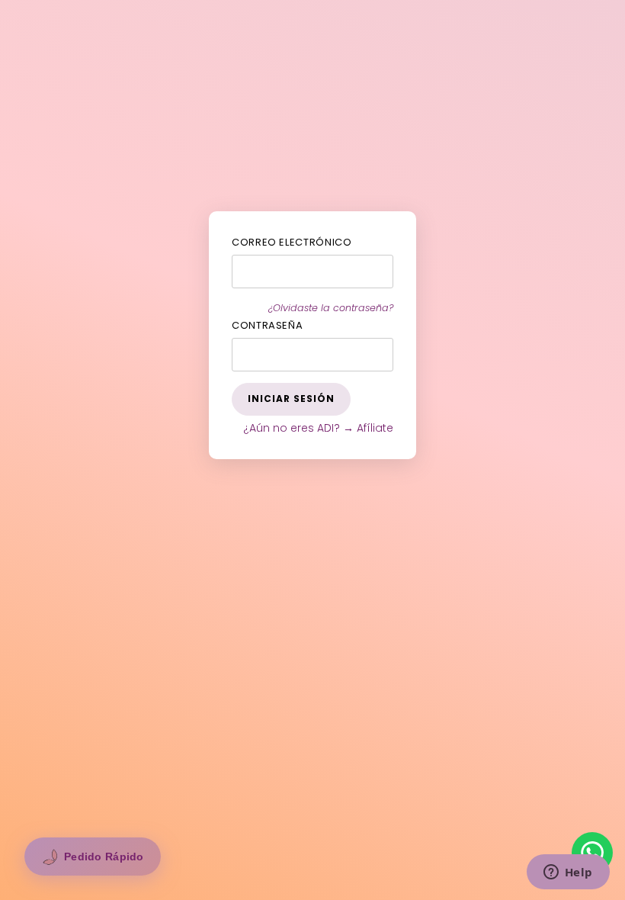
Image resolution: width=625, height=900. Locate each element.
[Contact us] (592, 852)
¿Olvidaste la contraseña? (330, 307)
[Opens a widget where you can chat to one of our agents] (568, 873)
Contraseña (267, 325)
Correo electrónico (292, 242)
